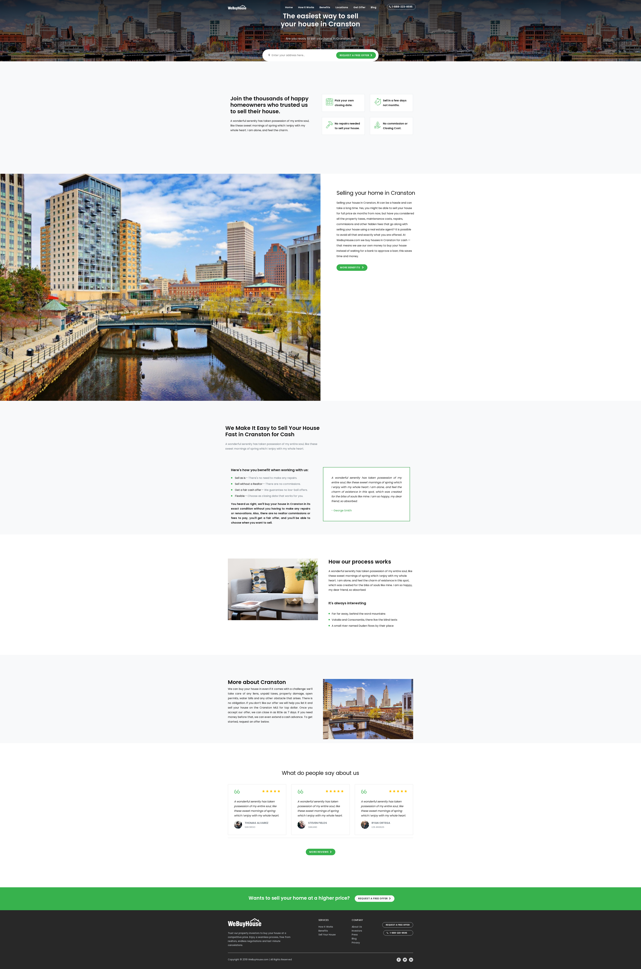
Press (355, 934)
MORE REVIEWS (319, 852)
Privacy (356, 942)
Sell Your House (327, 934)
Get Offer (359, 7)
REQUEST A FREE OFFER (354, 55)
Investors (357, 930)
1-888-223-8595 (402, 6)
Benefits (324, 7)
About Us (357, 926)
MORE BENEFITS (350, 267)
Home (289, 7)
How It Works (306, 7)
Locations (342, 7)
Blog (373, 7)
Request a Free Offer (398, 924)
